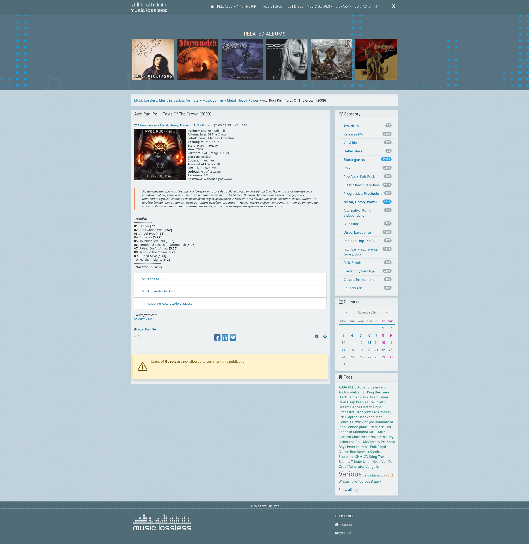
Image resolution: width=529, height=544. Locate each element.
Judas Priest (368, 427)
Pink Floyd (378, 446)
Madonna (360, 432)
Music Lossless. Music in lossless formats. (166, 100)
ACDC (352, 387)
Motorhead (361, 437)
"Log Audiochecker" (161, 291)
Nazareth (378, 437)
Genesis (345, 422)
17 (343, 350)
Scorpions (346, 456)
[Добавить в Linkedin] (225, 337)
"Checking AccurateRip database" (170, 303)
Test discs (295, 6)
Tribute (356, 461)
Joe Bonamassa (381, 422)
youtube (344, 533)
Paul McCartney (367, 441)
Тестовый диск (369, 481)
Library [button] (342, 6)
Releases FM (227, 6)
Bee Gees (382, 392)
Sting (373, 456)
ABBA (343, 387)
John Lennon (348, 427)
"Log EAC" (154, 279)
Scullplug (203, 125)
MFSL (373, 432)
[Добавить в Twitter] (233, 337)
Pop (347, 168)
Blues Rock (352, 224)
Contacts (362, 6)
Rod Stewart (359, 451)
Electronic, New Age (359, 271)
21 (376, 350)
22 (383, 350)
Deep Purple (356, 402)
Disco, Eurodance (357, 232)
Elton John (363, 412)
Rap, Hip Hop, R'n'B (359, 241)
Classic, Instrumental (360, 279)
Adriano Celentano (371, 387)
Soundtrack (353, 288)
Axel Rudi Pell (147, 329)
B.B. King (367, 392)
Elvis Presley (381, 412)
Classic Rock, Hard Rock (362, 185)
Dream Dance (349, 407)
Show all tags (349, 489)
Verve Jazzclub (373, 475)
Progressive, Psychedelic (363, 193)
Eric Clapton (348, 417)
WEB (390, 475)
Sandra (375, 451)
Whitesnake (348, 481)
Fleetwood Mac (370, 417)
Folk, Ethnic (352, 262)
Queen (344, 451)
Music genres (213, 100)
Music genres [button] (318, 6)
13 (369, 343)
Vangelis (372, 466)
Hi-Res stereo (271, 6)
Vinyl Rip (248, 6)
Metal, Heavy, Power (243, 100)
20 (369, 350)
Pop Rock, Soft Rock (359, 176)
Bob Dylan (370, 397)
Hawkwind (360, 422)
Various (350, 473)
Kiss (381, 427)
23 (391, 350)
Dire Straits (376, 402)
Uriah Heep (372, 461)
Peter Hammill (358, 446)
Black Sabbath (350, 397)
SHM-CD (361, 456)
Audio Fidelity (349, 392)
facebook (346, 525)
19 (361, 350)
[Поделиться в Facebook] (217, 337)
